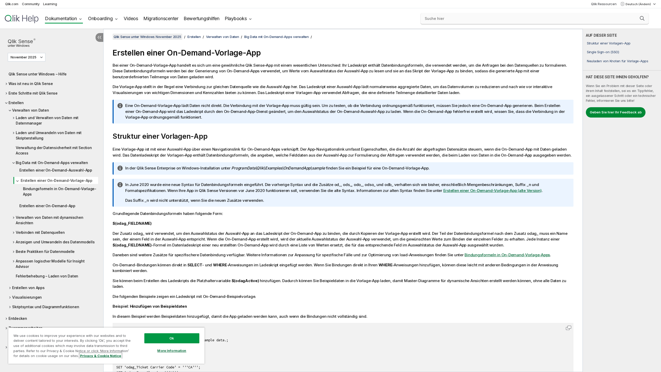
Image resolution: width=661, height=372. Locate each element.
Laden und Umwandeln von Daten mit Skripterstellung (49, 135)
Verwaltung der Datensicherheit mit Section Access (54, 150)
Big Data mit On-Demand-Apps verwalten (52, 162)
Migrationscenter (160, 18)
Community (31, 4)
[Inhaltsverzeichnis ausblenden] (99, 37)
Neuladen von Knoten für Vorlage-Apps (617, 61)
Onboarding (100, 18)
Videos (131, 18)
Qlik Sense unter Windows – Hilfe (38, 74)
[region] (106, 345)
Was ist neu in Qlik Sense (31, 83)
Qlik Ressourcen (603, 4)
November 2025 (23, 57)
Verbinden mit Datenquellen (40, 232)
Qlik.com (11, 4)
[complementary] (622, 200)
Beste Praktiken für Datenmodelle (45, 251)
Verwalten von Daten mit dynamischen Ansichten (49, 220)
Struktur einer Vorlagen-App (609, 43)
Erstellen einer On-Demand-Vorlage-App (56, 180)
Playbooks (236, 18)
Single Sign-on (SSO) (603, 52)
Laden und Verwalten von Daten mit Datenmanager (47, 120)
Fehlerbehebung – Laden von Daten (47, 276)
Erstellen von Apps (28, 287)
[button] (642, 18)
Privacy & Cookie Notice (100, 356)
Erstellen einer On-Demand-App (47, 206)
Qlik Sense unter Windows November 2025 (147, 37)
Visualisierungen (27, 297)
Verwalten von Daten (30, 110)
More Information (171, 350)
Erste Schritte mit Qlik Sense (33, 93)
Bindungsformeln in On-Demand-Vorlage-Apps (59, 191)
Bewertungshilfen (201, 18)
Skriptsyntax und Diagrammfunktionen (45, 307)
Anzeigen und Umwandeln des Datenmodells (55, 242)
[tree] (51, 214)
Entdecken (18, 318)
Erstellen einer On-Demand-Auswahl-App (55, 170)
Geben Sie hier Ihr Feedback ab (616, 112)
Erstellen (16, 102)
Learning (50, 4)
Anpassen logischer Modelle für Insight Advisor (50, 264)
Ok (171, 338)
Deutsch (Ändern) (639, 4)
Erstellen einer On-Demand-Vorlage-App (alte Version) (492, 190)
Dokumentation (61, 18)
